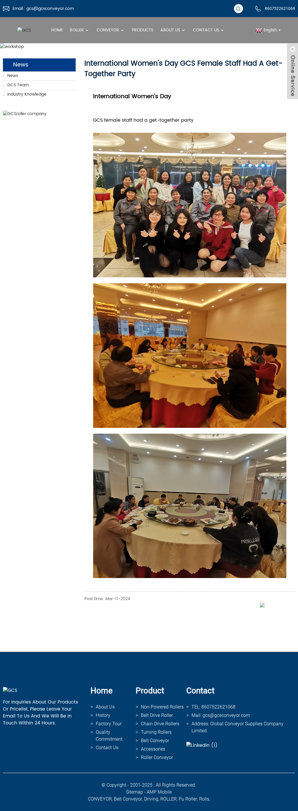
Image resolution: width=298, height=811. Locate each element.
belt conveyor (128, 799)
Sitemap (134, 792)
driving (151, 799)
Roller (77, 30)
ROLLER (168, 799)
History (103, 715)
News (12, 75)
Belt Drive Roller (157, 715)
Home (57, 30)
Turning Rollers (156, 732)
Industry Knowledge (27, 94)
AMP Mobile (159, 792)
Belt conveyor (155, 740)
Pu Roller (188, 799)
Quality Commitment (109, 735)
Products (142, 30)
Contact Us (206, 30)
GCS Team (18, 85)
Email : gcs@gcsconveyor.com (43, 8)
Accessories (153, 749)
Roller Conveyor (157, 757)
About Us (170, 30)
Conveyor (108, 30)
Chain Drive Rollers (160, 723)
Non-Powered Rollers (162, 707)
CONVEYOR (100, 799)
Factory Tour (109, 723)
